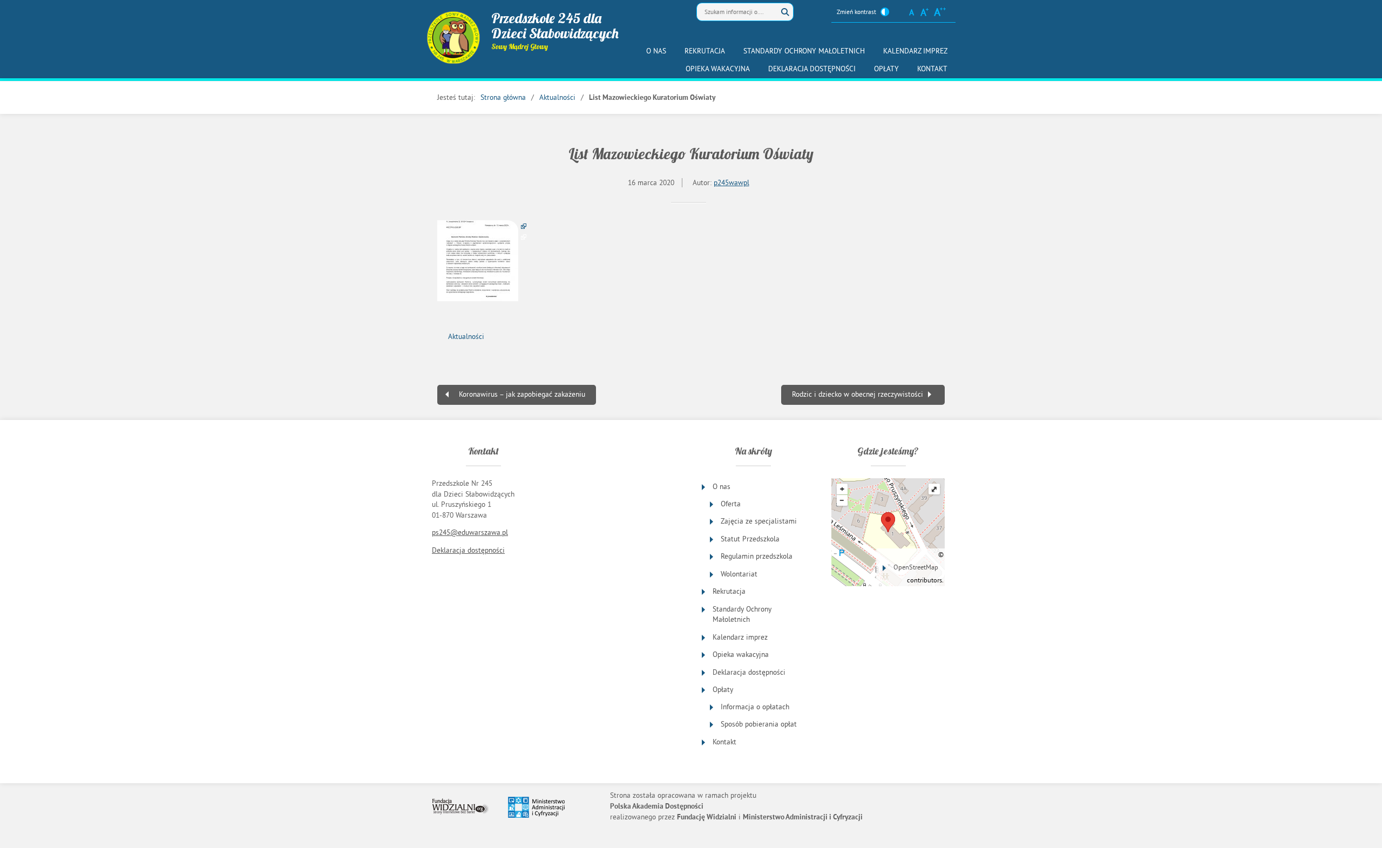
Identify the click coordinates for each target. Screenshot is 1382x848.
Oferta (731, 503)
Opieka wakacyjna (718, 68)
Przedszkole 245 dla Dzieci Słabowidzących (555, 25)
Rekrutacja (705, 51)
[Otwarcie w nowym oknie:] (481, 260)
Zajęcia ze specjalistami (759, 521)
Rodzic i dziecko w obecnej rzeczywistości (857, 394)
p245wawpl (731, 182)
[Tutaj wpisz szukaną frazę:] (737, 12)
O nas (656, 51)
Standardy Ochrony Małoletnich (804, 51)
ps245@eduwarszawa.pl (470, 532)
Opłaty (886, 68)
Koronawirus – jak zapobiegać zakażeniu (522, 394)
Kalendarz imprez (915, 51)
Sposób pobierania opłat (759, 724)
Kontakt (932, 68)
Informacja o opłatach (755, 706)
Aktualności (557, 97)
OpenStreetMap (915, 567)
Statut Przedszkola (750, 539)
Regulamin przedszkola (756, 556)
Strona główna (503, 97)
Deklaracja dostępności (812, 68)
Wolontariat (739, 574)
